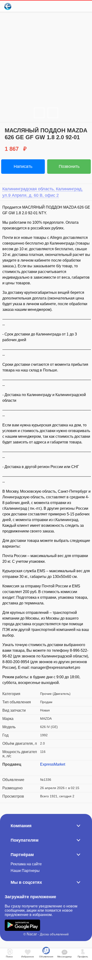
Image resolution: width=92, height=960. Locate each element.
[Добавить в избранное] (69, 6)
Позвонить (69, 166)
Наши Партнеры (25, 871)
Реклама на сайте (26, 864)
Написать (23, 166)
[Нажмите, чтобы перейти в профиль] (43, 770)
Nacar (32, 934)
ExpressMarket (52, 764)
